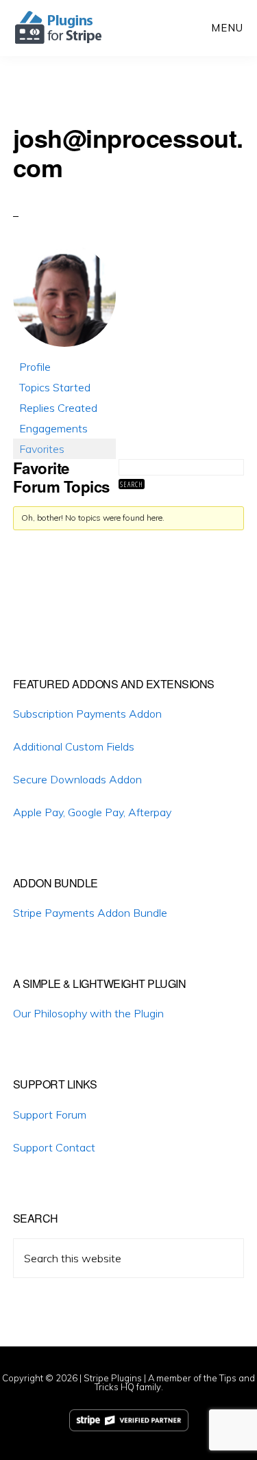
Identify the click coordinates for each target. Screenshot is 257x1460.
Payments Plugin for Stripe (59, 27)
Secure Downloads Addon (77, 779)
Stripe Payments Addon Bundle (90, 913)
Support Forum (49, 1114)
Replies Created (58, 408)
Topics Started (54, 387)
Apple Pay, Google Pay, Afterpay (92, 812)
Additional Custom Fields (73, 746)
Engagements (53, 428)
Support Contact (54, 1147)
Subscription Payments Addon (87, 713)
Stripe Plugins (113, 1377)
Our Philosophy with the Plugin (88, 1013)
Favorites (41, 449)
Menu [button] (227, 27)
